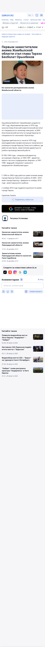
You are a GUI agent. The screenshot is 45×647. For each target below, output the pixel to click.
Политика (5, 20)
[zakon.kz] (8, 15)
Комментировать (36, 291)
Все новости (36, 34)
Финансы (18, 20)
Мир (12, 20)
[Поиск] (37, 15)
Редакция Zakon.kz (8, 37)
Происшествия (35, 20)
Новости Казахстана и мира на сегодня (16, 34)
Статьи (26, 20)
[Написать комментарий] (22, 286)
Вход (41, 279)
